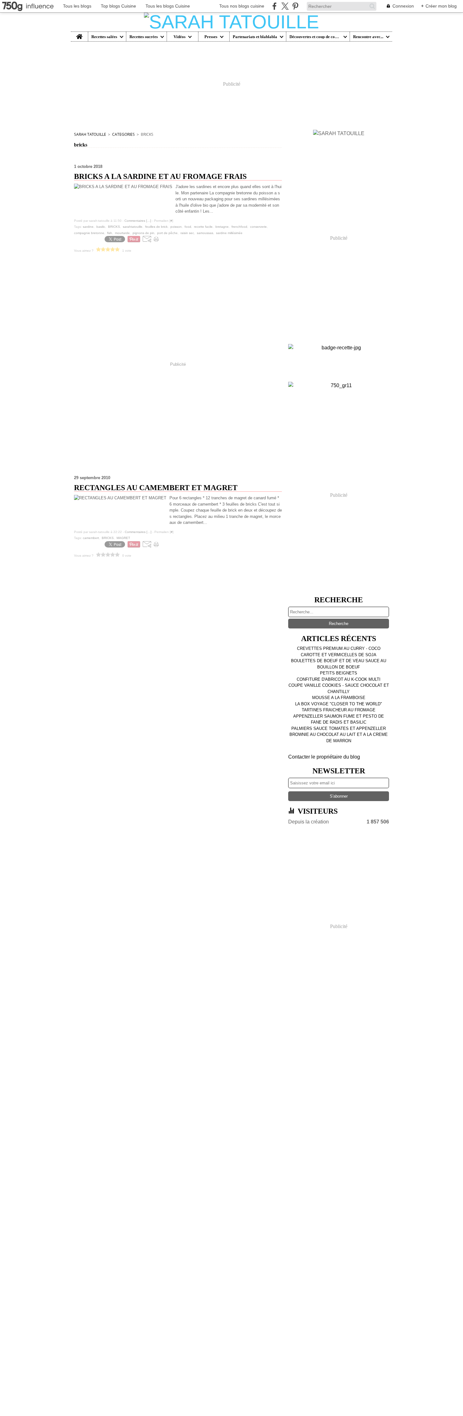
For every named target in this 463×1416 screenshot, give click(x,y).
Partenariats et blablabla (255, 37)
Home (79, 34)
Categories (123, 134)
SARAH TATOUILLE (90, 134)
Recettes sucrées (143, 37)
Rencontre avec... (368, 37)
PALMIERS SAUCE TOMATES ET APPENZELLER (338, 728)
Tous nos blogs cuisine (241, 6)
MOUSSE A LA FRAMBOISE (338, 697)
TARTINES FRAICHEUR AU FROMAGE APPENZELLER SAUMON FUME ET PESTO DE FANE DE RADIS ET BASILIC (338, 716)
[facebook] (274, 6)
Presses (210, 37)
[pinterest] (295, 6)
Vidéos (180, 37)
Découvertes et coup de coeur (315, 37)
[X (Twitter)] (285, 6)
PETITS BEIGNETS (338, 673)
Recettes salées (104, 37)
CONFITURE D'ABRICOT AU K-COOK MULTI (338, 679)
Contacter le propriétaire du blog (324, 757)
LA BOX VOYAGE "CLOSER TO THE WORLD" (338, 704)
